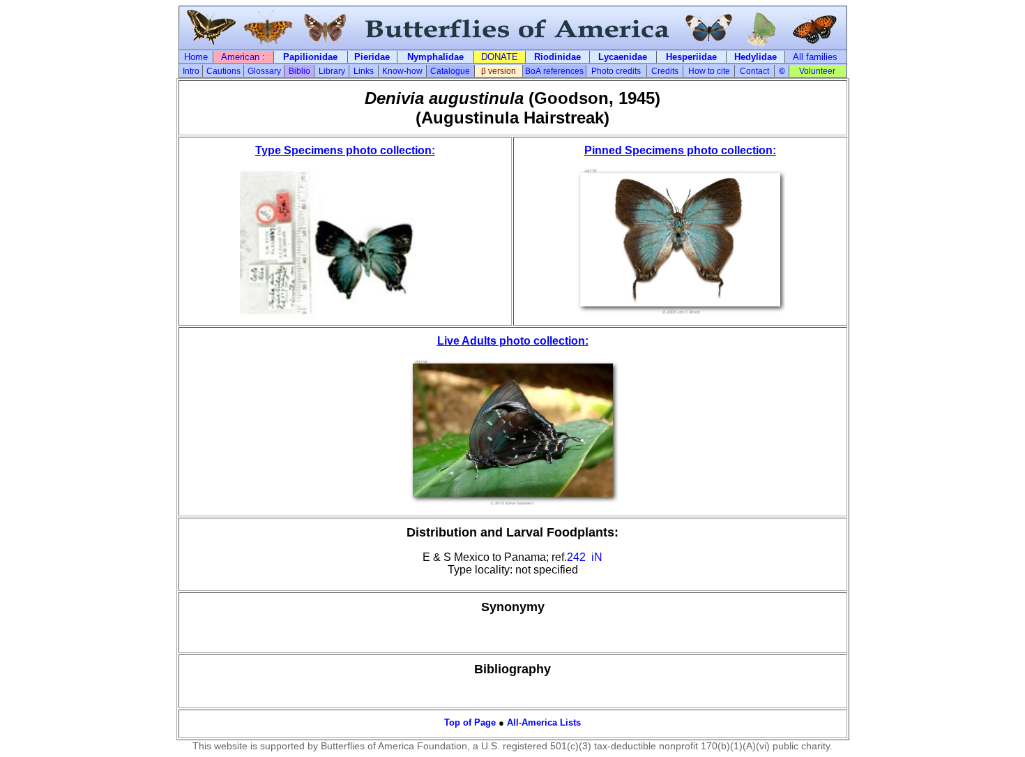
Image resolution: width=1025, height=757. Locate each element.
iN (596, 557)
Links (364, 71)
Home (196, 57)
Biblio (299, 71)
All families (815, 57)
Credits (664, 71)
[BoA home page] (513, 45)
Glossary (264, 71)
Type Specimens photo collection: (345, 150)
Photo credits (616, 71)
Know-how (402, 71)
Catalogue (450, 71)
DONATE (499, 57)
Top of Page (470, 722)
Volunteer (817, 71)
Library (332, 71)
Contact (754, 71)
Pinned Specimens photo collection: (680, 150)
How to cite (709, 71)
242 (576, 557)
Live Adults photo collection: (513, 341)
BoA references (554, 71)
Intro (191, 71)
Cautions (223, 71)
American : (243, 57)
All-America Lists (544, 722)
